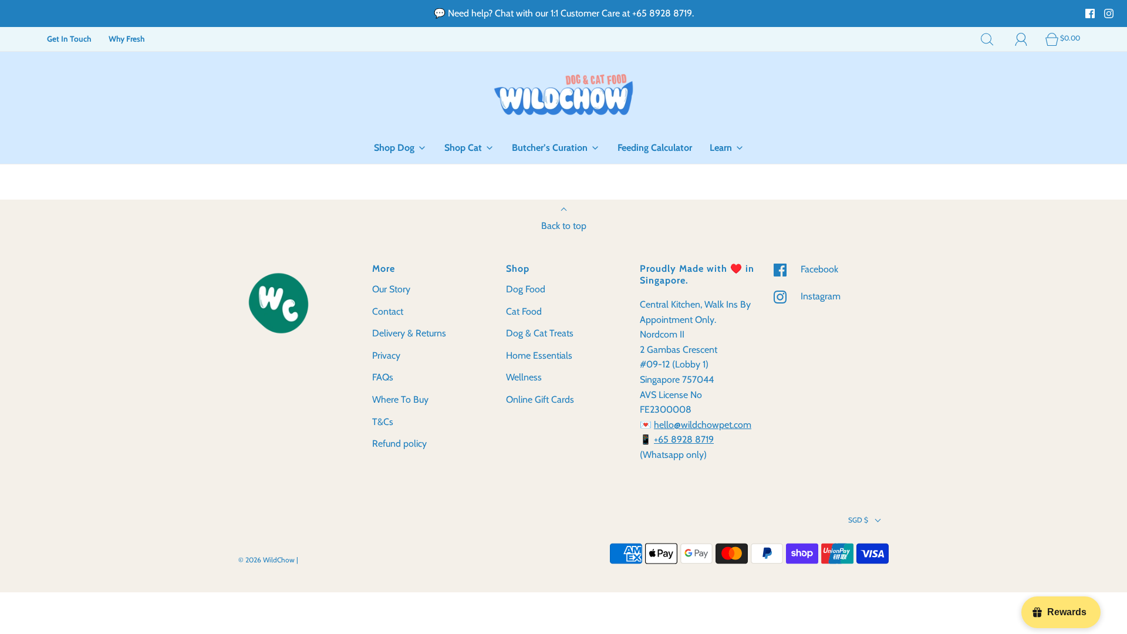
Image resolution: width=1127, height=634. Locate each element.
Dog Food (525, 289)
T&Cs (382, 421)
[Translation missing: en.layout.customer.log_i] (1021, 38)
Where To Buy (400, 399)
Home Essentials (539, 355)
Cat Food (524, 311)
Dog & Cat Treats (539, 333)
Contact (387, 311)
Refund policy (399, 443)
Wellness (524, 377)
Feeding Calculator (655, 147)
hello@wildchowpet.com (702, 424)
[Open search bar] (987, 39)
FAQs (382, 377)
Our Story (391, 289)
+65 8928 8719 (684, 439)
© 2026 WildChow (266, 559)
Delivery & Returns (409, 333)
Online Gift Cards (540, 399)
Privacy (386, 355)
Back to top (563, 225)
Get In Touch (69, 38)
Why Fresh (126, 38)
